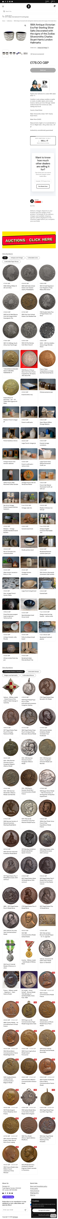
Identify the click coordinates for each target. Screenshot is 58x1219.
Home (3, 21)
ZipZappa (15, 1217)
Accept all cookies (44, 1210)
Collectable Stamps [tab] (33, 671)
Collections (9, 21)
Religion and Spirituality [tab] (11, 675)
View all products (7, 254)
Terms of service (34, 1191)
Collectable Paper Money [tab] (11, 261)
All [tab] (5, 258)
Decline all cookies (44, 1215)
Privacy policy (34, 1188)
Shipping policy (34, 1193)
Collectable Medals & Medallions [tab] (13, 671)
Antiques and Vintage (42, 47)
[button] (54, 6)
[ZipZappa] (29, 6)
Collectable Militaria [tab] (28, 675)
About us (32, 1195)
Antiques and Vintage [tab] (17, 258)
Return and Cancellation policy (38, 1186)
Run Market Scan (43, 186)
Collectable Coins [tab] (33, 258)
